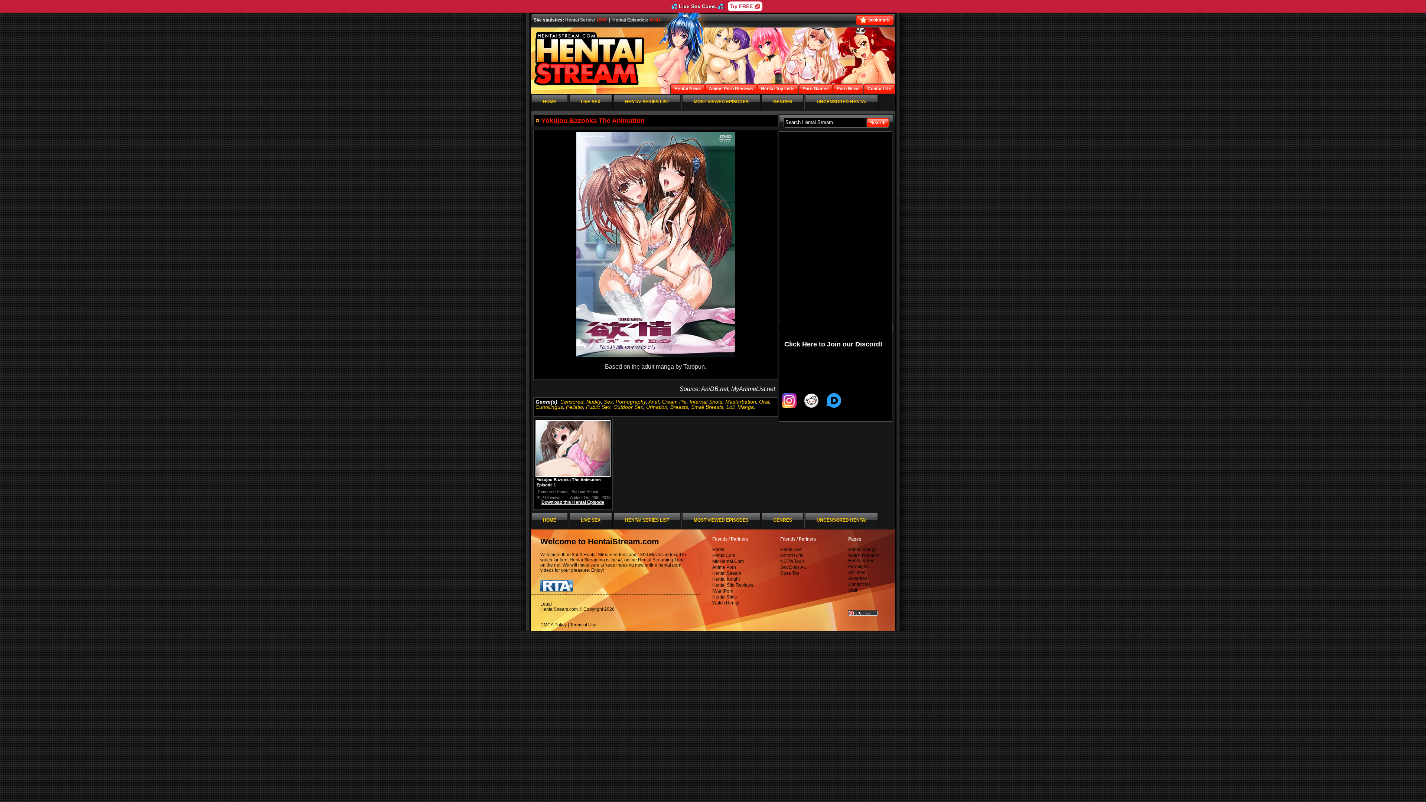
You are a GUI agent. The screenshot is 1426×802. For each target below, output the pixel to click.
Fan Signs (858, 566)
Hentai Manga (862, 549)
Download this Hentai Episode (572, 502)
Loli (730, 407)
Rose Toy (789, 573)
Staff (852, 590)
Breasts (679, 407)
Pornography (631, 402)
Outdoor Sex (628, 407)
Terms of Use (583, 624)
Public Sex (598, 407)
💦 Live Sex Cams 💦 (697, 6)
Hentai (719, 549)
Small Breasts (707, 407)
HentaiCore (724, 555)
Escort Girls (791, 555)
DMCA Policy (553, 624)
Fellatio (574, 407)
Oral (764, 402)
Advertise (857, 578)
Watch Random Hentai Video (863, 558)
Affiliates (856, 572)
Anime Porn (724, 567)
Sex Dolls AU (793, 567)
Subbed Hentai (585, 491)
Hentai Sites (724, 597)
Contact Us (859, 584)
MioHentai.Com (728, 561)
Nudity (593, 402)
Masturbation (740, 402)
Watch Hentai (725, 603)
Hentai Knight (726, 579)
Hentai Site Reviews (732, 585)
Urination (656, 407)
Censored (571, 402)
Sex (608, 402)
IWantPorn (722, 591)
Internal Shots (706, 402)
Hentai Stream (726, 573)
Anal (653, 402)
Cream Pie (674, 402)
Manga (746, 407)
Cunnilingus (549, 407)
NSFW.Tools (792, 561)
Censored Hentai (553, 491)
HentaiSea (791, 549)
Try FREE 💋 (745, 6)
